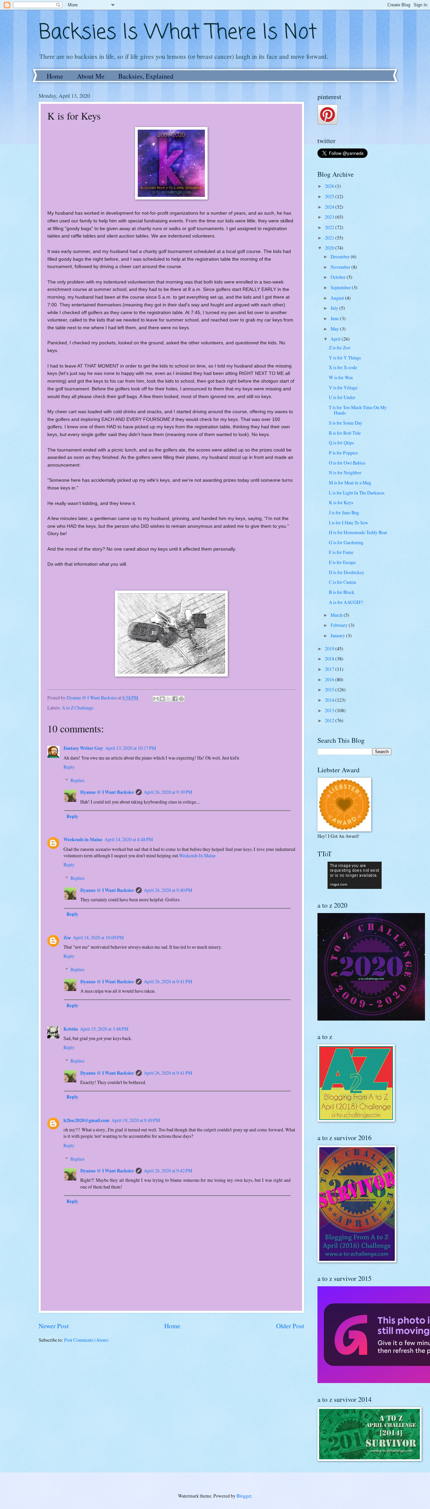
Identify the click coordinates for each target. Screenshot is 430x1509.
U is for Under (342, 397)
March (337, 615)
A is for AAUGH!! (346, 602)
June (335, 318)
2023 (330, 217)
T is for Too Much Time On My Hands (358, 410)
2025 (330, 196)
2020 (330, 248)
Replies (77, 780)
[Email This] (156, 698)
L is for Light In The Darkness (356, 492)
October (339, 277)
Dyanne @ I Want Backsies (107, 792)
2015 (330, 689)
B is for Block (341, 592)
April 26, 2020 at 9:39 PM (168, 792)
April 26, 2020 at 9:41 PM (168, 981)
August (338, 298)
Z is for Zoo (339, 347)
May (335, 329)
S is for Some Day (345, 423)
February (340, 625)
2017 (330, 669)
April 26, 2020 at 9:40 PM (168, 890)
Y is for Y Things (345, 357)
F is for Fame (341, 552)
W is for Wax (341, 377)
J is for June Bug (344, 512)
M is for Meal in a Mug (350, 482)
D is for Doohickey (346, 572)
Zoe (67, 937)
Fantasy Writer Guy (83, 748)
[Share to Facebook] (175, 698)
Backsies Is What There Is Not (178, 32)
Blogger (243, 1496)
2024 (330, 207)
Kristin (70, 1029)
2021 (330, 237)
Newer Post (54, 1326)
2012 (330, 720)
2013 (330, 710)
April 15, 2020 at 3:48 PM (104, 1029)
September (341, 287)
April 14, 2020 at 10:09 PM (98, 937)
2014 (330, 700)
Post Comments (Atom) (86, 1340)
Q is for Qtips (341, 442)
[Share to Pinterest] (181, 698)
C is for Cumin (342, 582)
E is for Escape (342, 562)
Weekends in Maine (82, 839)
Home (55, 76)
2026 (330, 186)
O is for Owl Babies (347, 463)
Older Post (290, 1326)
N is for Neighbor (345, 472)
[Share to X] (168, 698)
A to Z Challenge (77, 707)
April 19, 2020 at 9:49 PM (136, 1120)
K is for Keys (341, 502)
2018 (330, 658)
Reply (69, 767)
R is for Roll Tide (345, 433)
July (335, 308)
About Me (90, 76)
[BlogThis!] (162, 698)
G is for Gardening (346, 542)
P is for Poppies (343, 452)
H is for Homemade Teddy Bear (358, 532)
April (336, 339)
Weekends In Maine (197, 855)
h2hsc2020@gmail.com (86, 1120)
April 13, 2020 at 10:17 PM (130, 748)
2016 (330, 679)
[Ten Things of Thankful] (355, 887)
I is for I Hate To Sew (348, 522)
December (341, 256)
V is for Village (343, 387)
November (341, 267)
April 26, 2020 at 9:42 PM (168, 1170)
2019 (330, 648)
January (338, 635)
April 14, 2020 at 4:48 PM (128, 839)
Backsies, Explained (145, 76)
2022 (330, 227)
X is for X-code (343, 367)
